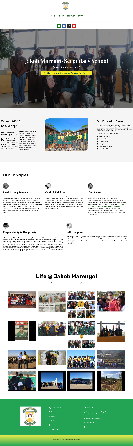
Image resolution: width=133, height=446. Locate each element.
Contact (71, 16)
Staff (80, 16)
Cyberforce (76, 439)
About (61, 16)
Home (52, 16)
